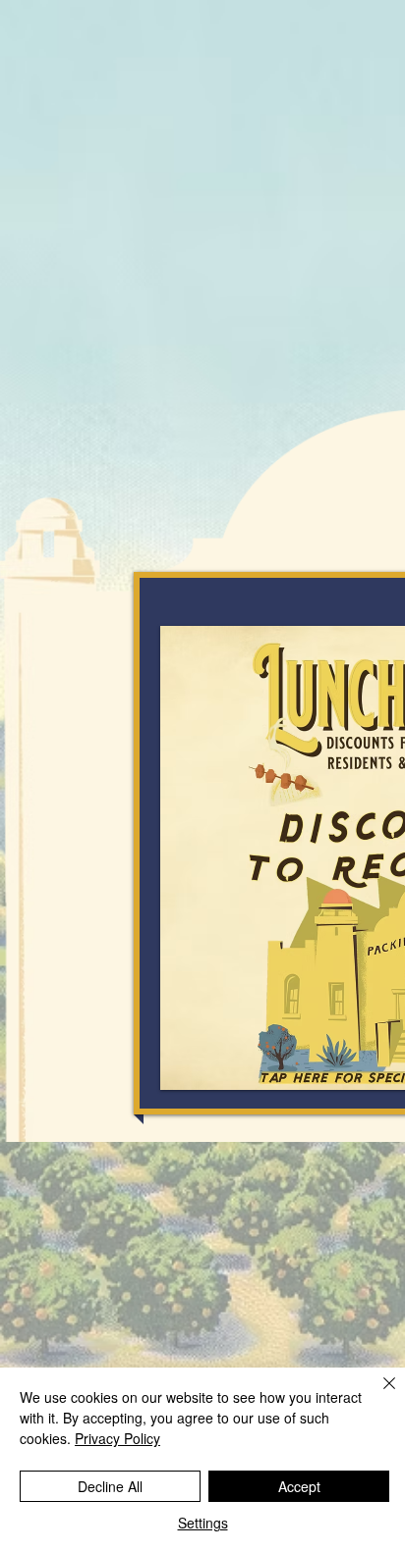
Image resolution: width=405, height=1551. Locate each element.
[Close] (377, 1395)
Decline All (110, 1486)
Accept (299, 1486)
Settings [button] (203, 1522)
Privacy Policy (117, 1438)
